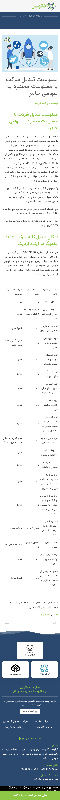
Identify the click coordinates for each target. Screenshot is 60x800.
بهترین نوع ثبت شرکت (46, 103)
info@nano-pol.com (46, 780)
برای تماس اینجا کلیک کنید (30, 795)
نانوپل (55, 615)
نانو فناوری (45, 615)
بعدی (6, 623)
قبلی (54, 623)
